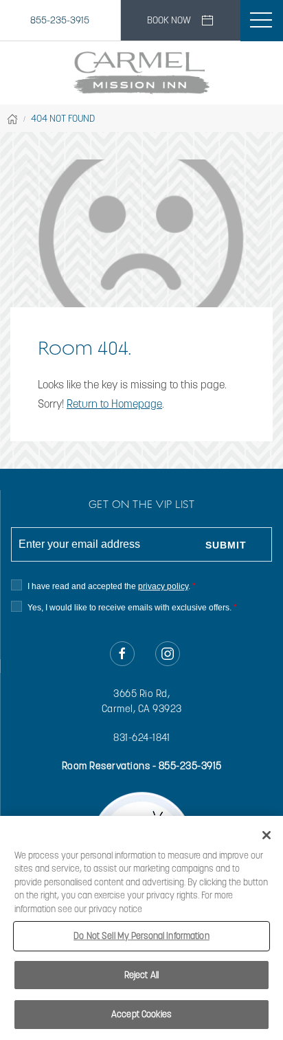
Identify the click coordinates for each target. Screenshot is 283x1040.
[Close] (266, 835)
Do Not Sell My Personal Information (141, 936)
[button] (261, 20)
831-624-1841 (141, 737)
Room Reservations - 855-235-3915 (142, 766)
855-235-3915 (59, 20)
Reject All (141, 975)
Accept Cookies (141, 1014)
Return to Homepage (114, 404)
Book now (169, 20)
